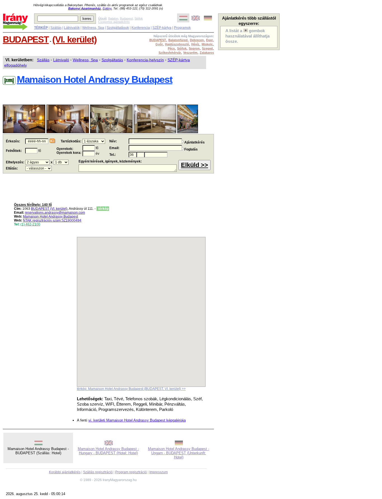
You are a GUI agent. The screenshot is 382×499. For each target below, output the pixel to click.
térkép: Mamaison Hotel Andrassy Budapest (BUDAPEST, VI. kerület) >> (131, 389)
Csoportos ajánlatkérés (114, 21)
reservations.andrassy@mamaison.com (55, 213)
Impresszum (158, 472)
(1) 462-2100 (30, 224)
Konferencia (140, 28)
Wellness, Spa (93, 28)
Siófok (139, 18)
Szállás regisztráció (98, 472)
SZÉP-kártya (161, 28)
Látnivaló (61, 60)
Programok (182, 28)
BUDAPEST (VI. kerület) (49, 209)
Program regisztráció (131, 472)
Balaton (113, 18)
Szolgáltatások (118, 28)
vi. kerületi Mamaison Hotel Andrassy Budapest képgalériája (137, 420)
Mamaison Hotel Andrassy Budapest (50, 216)
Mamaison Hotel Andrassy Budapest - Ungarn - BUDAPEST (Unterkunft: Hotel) (178, 453)
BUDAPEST (26, 39)
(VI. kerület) (74, 39)
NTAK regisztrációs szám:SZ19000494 (52, 220)
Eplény (107, 8)
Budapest (126, 18)
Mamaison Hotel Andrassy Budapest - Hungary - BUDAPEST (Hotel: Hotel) (108, 451)
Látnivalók (72, 28)
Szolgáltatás (112, 60)
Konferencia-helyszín (145, 60)
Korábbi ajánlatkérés (65, 472)
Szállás (56, 28)
